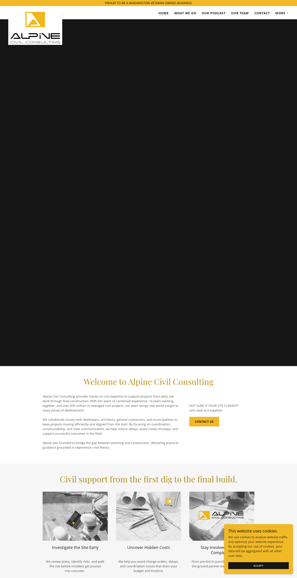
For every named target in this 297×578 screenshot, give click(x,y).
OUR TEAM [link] (240, 13)
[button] (282, 13)
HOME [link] (163, 13)
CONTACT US (204, 422)
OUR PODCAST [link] (214, 13)
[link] (35, 12)
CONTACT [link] (262, 13)
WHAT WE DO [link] (185, 13)
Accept (258, 565)
